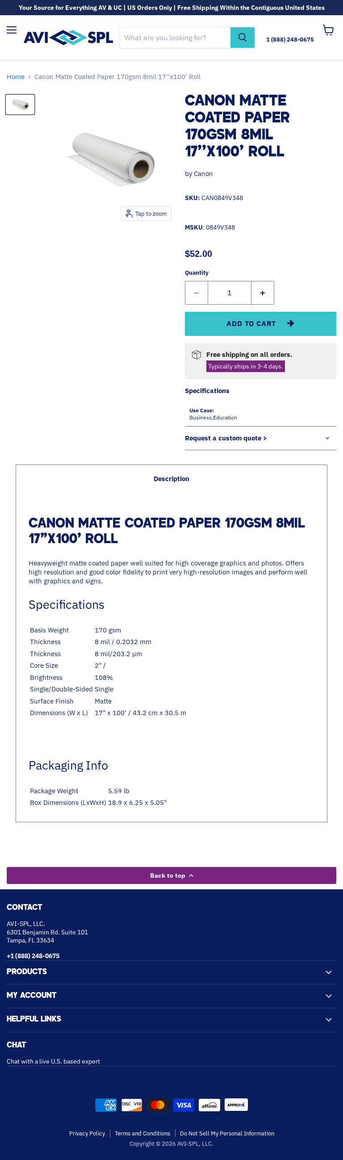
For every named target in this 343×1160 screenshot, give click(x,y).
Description (171, 478)
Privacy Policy (87, 1133)
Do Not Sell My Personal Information (227, 1133)
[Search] (242, 37)
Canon (203, 173)
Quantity (197, 272)
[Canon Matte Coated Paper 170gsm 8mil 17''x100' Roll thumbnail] (20, 104)
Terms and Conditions (142, 1133)
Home (16, 76)
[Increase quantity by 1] (262, 292)
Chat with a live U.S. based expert (53, 1061)
